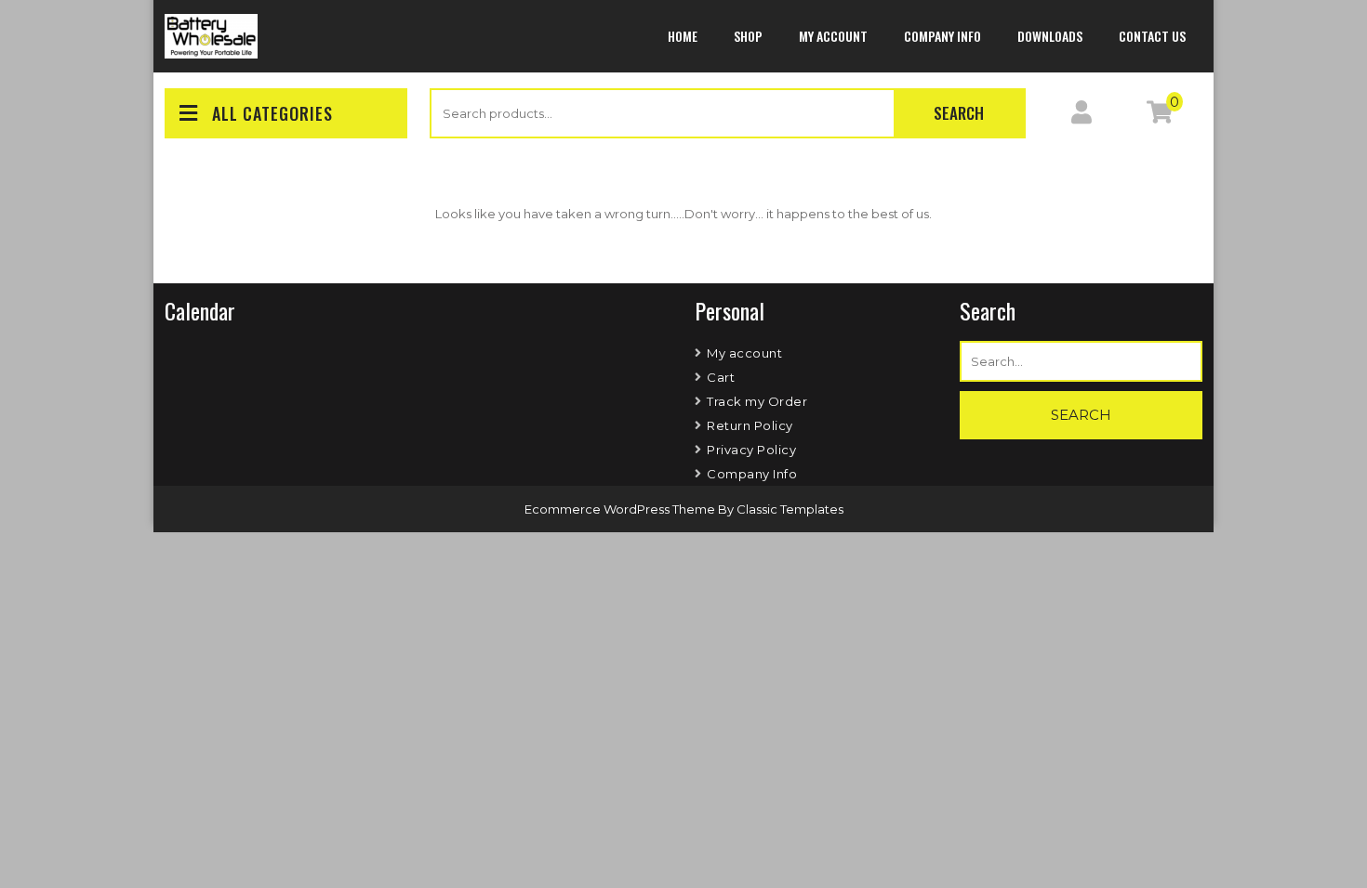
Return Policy (750, 425)
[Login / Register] (1081, 116)
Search (959, 112)
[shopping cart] (1160, 116)
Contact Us (1152, 36)
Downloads (1049, 36)
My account (833, 36)
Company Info (942, 36)
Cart (721, 377)
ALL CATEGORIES (272, 113)
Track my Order (757, 401)
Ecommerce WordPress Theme (621, 509)
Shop (748, 36)
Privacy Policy (751, 449)
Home (682, 36)
